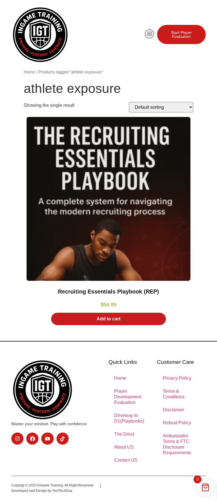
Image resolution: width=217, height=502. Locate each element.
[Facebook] (32, 439)
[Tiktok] (63, 439)
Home (29, 72)
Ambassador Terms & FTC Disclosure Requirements (177, 444)
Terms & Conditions (174, 394)
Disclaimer (173, 409)
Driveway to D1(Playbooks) (129, 418)
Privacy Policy (177, 378)
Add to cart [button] (108, 318)
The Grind (124, 434)
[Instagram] (17, 439)
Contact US (125, 460)
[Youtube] (47, 439)
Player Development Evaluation (127, 397)
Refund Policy (177, 422)
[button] (149, 34)
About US (124, 447)
